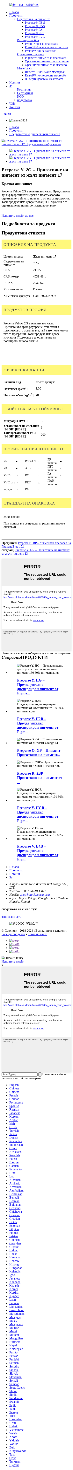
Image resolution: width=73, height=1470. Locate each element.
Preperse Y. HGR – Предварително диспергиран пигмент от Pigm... (37, 814)
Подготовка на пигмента (33, 19)
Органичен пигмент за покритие (47, 61)
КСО (20, 96)
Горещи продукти (13, 934)
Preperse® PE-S (35, 22)
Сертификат (25, 93)
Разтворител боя (28, 40)
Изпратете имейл (13, 961)
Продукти (16, 15)
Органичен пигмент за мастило (46, 64)
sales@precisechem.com (35, 894)
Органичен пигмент (30, 54)
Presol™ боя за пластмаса (41, 43)
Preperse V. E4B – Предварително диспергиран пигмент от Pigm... (37, 852)
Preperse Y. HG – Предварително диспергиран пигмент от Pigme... (37, 686)
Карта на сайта (37, 934)
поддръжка (24, 100)
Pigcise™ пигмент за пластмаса (45, 57)
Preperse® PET (34, 33)
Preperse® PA (33, 29)
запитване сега (11, 916)
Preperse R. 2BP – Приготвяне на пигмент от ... (39, 777)
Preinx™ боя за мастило (40, 50)
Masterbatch (24, 68)
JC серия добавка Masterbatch (44, 79)
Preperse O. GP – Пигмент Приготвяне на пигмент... (38, 752)
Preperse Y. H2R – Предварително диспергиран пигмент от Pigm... (37, 725)
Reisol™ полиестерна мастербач (46, 75)
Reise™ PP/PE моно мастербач (45, 72)
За (10, 86)
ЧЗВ (12, 103)
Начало (14, 12)
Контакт (14, 107)
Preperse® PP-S (35, 26)
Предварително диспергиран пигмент (34, 134)
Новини (14, 82)
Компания (24, 89)
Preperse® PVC (35, 36)
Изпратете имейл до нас (17, 215)
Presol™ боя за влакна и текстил (46, 47)
